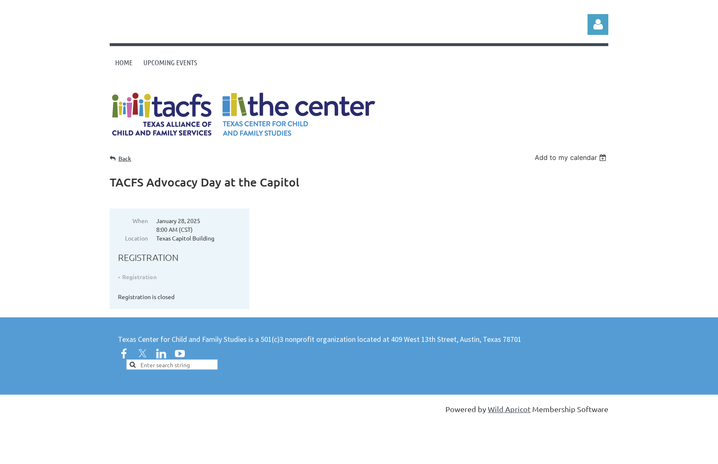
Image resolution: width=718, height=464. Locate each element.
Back (124, 158)
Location (136, 238)
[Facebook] (124, 353)
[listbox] (571, 157)
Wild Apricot (509, 409)
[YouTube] (180, 353)
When (140, 220)
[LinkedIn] (161, 353)
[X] (142, 353)
